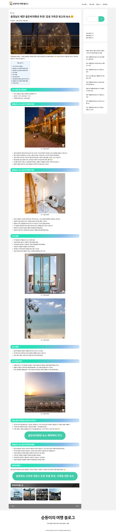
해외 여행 (88, 38)
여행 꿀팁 (88, 35)
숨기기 (21, 63)
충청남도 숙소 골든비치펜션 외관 (19, 68)
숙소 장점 (14, 72)
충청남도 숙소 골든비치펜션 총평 (19, 81)
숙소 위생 (14, 74)
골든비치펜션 (46, 148)
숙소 (13, 13)
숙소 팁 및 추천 (15, 77)
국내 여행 (88, 33)
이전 (13, 506)
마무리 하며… (15, 83)
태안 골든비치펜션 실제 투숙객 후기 (20, 79)
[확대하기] (63, 109)
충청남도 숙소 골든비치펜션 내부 (19, 70)
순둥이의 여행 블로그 (20, 4)
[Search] (101, 19)
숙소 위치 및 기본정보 (17, 66)
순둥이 (13, 20)
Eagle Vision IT (67, 530)
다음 (77, 506)
